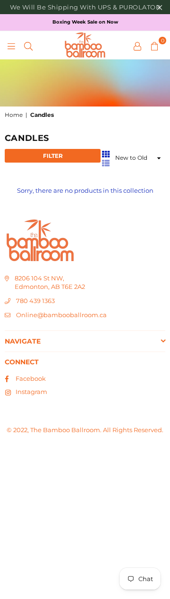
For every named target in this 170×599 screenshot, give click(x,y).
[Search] (28, 45)
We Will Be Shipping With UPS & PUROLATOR (85, 7)
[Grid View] (106, 153)
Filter (53, 155)
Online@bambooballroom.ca (61, 315)
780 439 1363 (35, 300)
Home (14, 114)
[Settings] (137, 45)
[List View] (106, 162)
